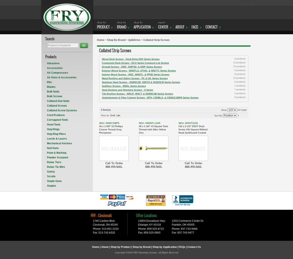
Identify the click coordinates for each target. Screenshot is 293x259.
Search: (50, 39)
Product (103, 25)
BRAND (121, 25)
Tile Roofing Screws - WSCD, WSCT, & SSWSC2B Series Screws (137, 93)
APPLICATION (142, 25)
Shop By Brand (116, 40)
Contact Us (194, 247)
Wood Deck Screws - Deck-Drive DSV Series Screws (131, 59)
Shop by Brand (142, 247)
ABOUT (179, 27)
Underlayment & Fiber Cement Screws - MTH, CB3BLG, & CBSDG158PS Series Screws (150, 97)
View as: (105, 115)
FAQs (195, 27)
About (105, 247)
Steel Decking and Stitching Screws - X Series (127, 90)
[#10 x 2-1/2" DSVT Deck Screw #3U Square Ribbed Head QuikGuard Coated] (193, 148)
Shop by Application (165, 247)
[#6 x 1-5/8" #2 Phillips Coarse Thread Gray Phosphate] (114, 148)
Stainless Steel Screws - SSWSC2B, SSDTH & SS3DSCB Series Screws (141, 82)
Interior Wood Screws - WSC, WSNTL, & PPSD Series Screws (135, 74)
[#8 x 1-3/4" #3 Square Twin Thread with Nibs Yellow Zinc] (153, 148)
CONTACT (211, 27)
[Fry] (67, 17)
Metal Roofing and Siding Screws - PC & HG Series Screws (135, 78)
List (118, 115)
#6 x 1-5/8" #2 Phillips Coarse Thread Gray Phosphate (111, 128)
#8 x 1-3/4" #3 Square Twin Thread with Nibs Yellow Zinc (153, 128)
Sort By (218, 115)
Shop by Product (120, 247)
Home (100, 40)
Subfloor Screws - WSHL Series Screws (124, 86)
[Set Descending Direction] (238, 115)
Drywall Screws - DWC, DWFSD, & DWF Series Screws (132, 66)
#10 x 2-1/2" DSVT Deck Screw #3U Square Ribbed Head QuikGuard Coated (193, 128)
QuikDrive (134, 40)
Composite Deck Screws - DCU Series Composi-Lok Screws (135, 63)
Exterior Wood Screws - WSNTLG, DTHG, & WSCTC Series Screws (139, 70)
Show (224, 110)
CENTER (163, 25)
